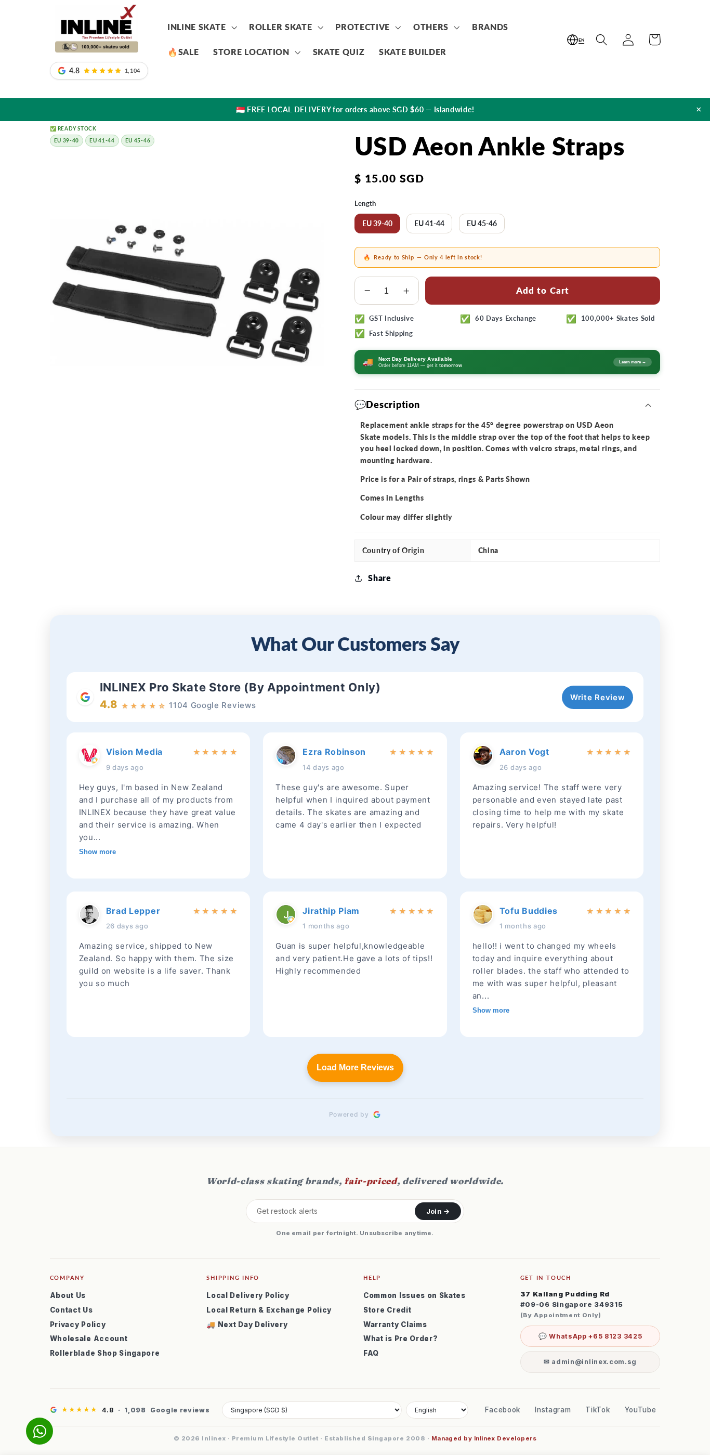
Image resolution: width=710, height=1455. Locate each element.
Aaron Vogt (524, 751)
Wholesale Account (89, 1338)
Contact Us (71, 1310)
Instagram (553, 1410)
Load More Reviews (355, 1067)
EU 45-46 (482, 223)
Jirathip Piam (331, 911)
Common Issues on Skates (414, 1295)
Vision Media (134, 751)
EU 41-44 (429, 223)
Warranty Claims (395, 1324)
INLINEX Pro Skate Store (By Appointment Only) (240, 687)
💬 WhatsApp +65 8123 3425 (590, 1336)
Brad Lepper (133, 911)
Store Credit (387, 1310)
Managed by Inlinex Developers (483, 1438)
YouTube (640, 1410)
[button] (201, 27)
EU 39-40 (377, 223)
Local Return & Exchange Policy (269, 1310)
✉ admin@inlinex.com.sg (590, 1362)
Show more (97, 852)
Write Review (597, 697)
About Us (68, 1295)
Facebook (503, 1410)
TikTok (597, 1410)
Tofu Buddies (528, 911)
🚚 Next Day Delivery (246, 1324)
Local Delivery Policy (248, 1295)
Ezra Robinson (334, 751)
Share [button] (379, 578)
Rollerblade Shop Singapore (105, 1353)
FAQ (371, 1353)
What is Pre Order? (400, 1338)
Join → (438, 1211)
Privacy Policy (78, 1324)
